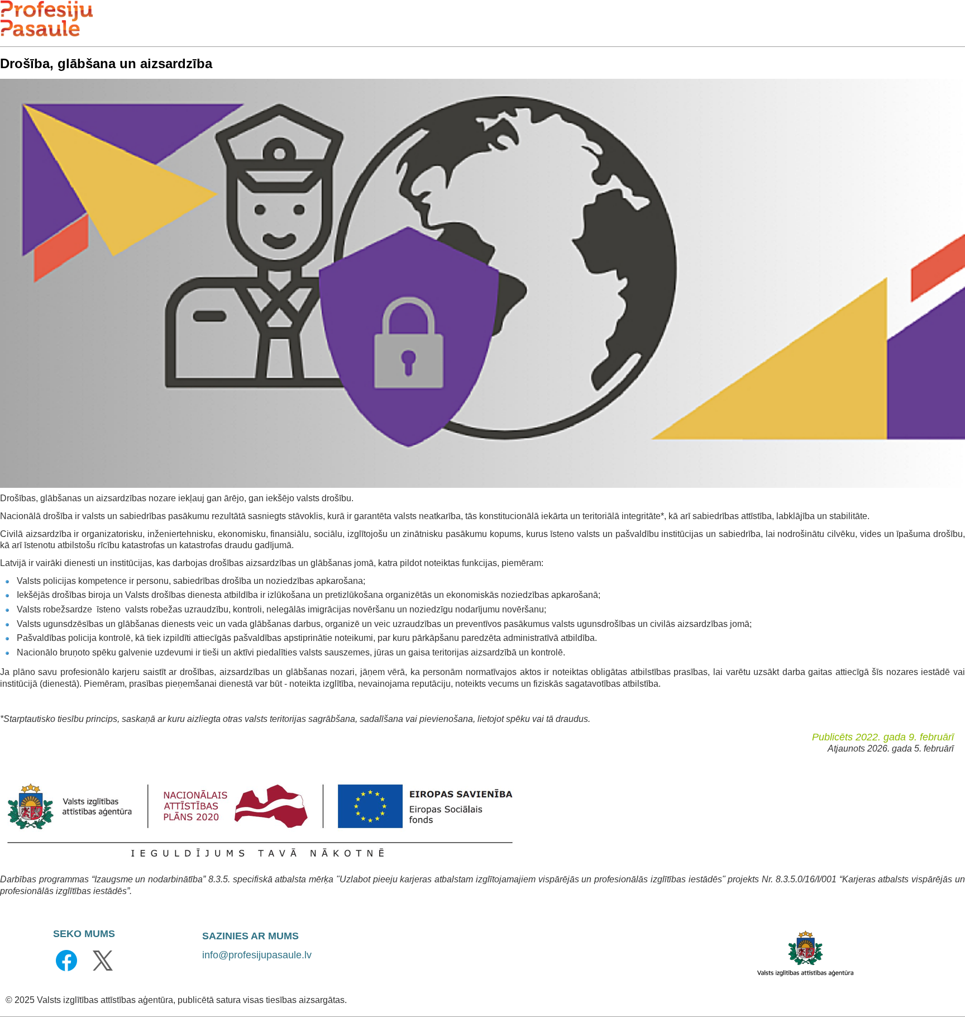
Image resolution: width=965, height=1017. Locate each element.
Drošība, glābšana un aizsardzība (106, 63)
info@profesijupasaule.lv (257, 955)
